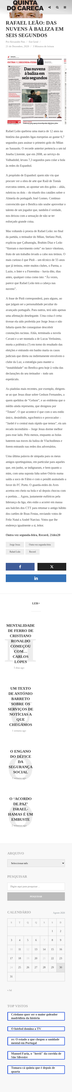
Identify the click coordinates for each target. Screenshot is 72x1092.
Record (32, 551)
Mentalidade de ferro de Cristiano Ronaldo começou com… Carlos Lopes (20, 643)
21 (44, 958)
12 (27, 949)
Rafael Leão (15, 551)
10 (11, 949)
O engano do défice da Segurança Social (20, 761)
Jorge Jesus (15, 544)
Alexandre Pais (17, 41)
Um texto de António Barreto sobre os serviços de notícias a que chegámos (20, 706)
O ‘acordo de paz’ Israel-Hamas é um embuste (20, 809)
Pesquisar (36, 896)
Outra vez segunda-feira (40, 544)
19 (27, 958)
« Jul (9, 990)
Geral (35, 41)
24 (11, 967)
